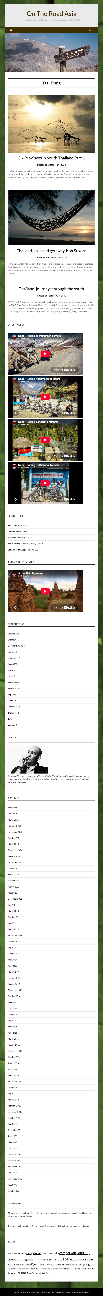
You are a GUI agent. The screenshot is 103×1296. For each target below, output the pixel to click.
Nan (27, 1269)
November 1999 (15, 1166)
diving (23, 1259)
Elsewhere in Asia (15, 646)
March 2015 (13, 1039)
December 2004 (15, 1154)
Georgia (11, 652)
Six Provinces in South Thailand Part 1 (51, 157)
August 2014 (13, 1063)
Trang (34, 1273)
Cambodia (12, 633)
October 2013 (14, 1087)
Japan (10, 664)
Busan (44, 1253)
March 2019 (13, 929)
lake (42, 1264)
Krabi (17, 1265)
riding (77, 1268)
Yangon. (49, 1273)
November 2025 (15, 832)
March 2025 (13, 844)
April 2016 (12, 1008)
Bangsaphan (33, 1253)
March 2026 (13, 820)
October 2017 (14, 953)
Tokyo (29, 1273)
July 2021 (12, 905)
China (10, 639)
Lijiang (53, 1265)
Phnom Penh (47, 1269)
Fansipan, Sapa (14, 537)
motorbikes (70, 1265)
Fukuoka (37, 1260)
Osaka (32, 1268)
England (30, 1260)
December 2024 (15, 850)
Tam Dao (12, 525)
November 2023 (15, 862)
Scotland (89, 1268)
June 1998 (12, 1185)
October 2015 (14, 1014)
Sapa (83, 1269)
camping (83, 1252)
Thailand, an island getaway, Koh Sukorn (51, 250)
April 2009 (12, 1136)
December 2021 (15, 899)
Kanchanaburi (85, 1259)
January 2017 (14, 984)
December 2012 (15, 1112)
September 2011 (15, 1130)
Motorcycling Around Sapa (20, 543)
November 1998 (15, 1179)
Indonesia (12, 658)
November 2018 (15, 935)
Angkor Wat (12, 1253)
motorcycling (82, 1264)
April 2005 (12, 1148)
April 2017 (12, 966)
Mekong (60, 1264)
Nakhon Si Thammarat (16, 1269)
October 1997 (14, 1191)
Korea (10, 670)
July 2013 (12, 1093)
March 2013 (13, 1099)
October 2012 (14, 1118)
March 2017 (13, 972)
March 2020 (13, 911)
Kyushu (35, 1264)
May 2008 (12, 1142)
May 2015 (12, 1026)
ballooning (22, 1253)
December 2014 (15, 1051)
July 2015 (12, 1020)
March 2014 (13, 1075)
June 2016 (12, 1002)
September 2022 (15, 880)
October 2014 (14, 1057)
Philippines (13, 706)
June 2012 (12, 1124)
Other (10, 700)
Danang (16, 1260)
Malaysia (12, 682)
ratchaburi (70, 1269)
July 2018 (12, 947)
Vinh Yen (11, 531)
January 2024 (14, 856)
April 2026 (12, 813)
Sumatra (11, 1273)
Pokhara (55, 1269)
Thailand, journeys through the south (51, 288)
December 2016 (15, 990)
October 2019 (14, 917)
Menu (90, 30)
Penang (38, 1269)
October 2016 (14, 996)
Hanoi (52, 1260)
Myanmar (12, 688)
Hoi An (57, 1260)
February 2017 (14, 978)
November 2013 (15, 1081)
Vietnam (11, 725)
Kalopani (74, 1260)
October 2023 (14, 868)
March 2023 (13, 874)
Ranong (62, 1268)
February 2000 (14, 1160)
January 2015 (14, 1045)
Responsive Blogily (67, 1292)
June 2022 (12, 893)
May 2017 (12, 959)
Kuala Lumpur (25, 1265)
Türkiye (11, 719)
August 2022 (13, 887)
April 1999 (12, 1172)
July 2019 (12, 923)
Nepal (10, 694)
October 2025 (14, 838)
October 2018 (14, 941)
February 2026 (14, 826)
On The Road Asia (51, 13)
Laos (10, 676)
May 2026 (12, 807)
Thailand (12, 713)
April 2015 (12, 1033)
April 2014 (12, 1069)
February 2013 (14, 1105)
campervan (67, 1253)
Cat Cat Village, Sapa (17, 549)
